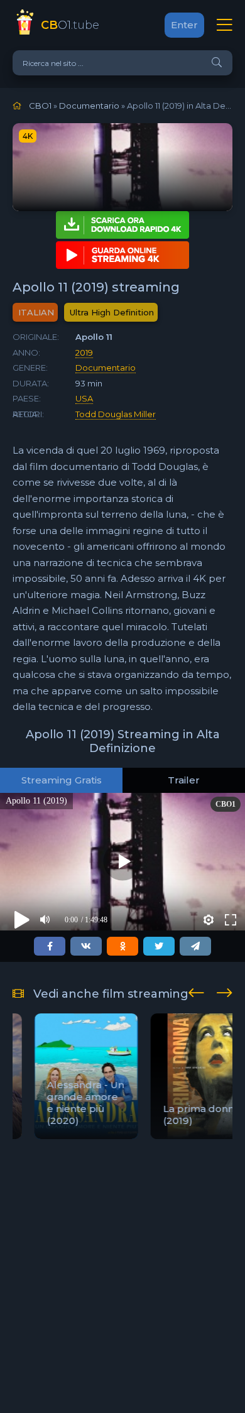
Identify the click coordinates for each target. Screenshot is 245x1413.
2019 (84, 352)
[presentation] (196, 991)
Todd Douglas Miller (115, 414)
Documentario (105, 368)
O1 (70, 25)
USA (84, 398)
